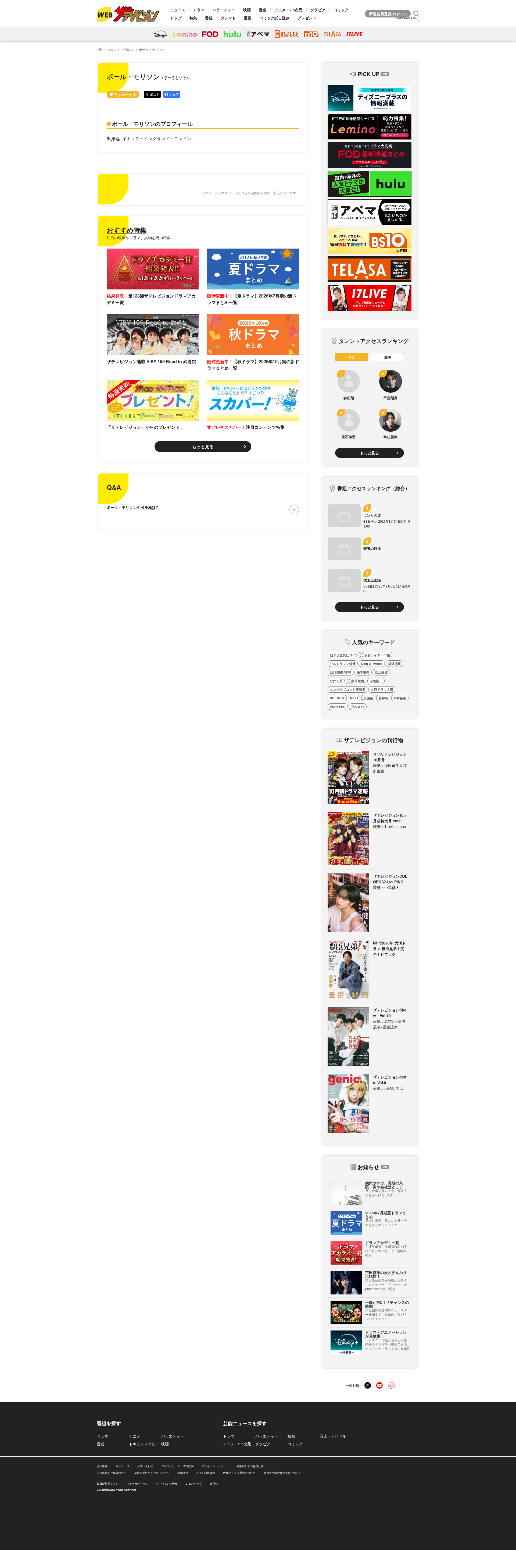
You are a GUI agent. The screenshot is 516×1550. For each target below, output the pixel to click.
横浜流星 (394, 663)
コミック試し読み (274, 18)
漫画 (247, 18)
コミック (341, 10)
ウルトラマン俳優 (343, 663)
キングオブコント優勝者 (347, 689)
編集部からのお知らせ (249, 1466)
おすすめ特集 (126, 229)
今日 (352, 357)
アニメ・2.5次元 (288, 10)
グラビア (317, 10)
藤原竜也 (357, 680)
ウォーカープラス (137, 1483)
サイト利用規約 (205, 1472)
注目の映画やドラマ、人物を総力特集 (139, 237)
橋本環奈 (363, 672)
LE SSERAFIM (340, 672)
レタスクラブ (194, 1483)
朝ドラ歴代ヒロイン (344, 655)
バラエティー (224, 10)
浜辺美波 (381, 672)
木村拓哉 (399, 698)
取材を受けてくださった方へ (151, 1472)
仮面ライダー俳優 (377, 655)
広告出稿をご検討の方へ (111, 1472)
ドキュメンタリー (144, 1444)
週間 (387, 357)
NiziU (354, 698)
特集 (193, 18)
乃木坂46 (357, 706)
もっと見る (203, 446)
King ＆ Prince (372, 663)
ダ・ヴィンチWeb (167, 1483)
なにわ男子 (338, 680)
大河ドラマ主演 (382, 689)
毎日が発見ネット (107, 1483)
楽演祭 (214, 1483)
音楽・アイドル (333, 1436)
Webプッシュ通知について (239, 1472)
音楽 (262, 10)
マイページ (122, 1466)
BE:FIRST (337, 698)
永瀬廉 (368, 698)
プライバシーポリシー (215, 1466)
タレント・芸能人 (121, 49)
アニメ (134, 1436)
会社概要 (102, 1466)
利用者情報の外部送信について (282, 1472)
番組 (209, 18)
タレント (228, 18)
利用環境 (182, 1472)
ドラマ (199, 10)
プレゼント (307, 18)
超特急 (383, 698)
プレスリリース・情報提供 (177, 1466)
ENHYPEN (338, 706)
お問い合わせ (145, 1466)
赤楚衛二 (376, 680)
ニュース (177, 10)
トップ (175, 18)
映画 (247, 10)
